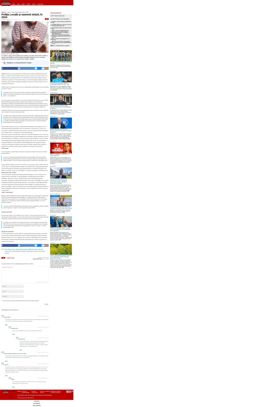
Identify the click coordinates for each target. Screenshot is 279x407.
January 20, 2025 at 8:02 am (43, 363)
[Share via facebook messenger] (38, 68)
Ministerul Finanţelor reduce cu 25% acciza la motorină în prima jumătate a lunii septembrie (60, 229)
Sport (28, 4)
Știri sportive (31, 397)
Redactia (19, 391)
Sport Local (24, 397)
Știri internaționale (31, 395)
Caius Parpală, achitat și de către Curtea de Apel (61, 28)
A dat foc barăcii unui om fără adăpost (60, 18)
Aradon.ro (12, 391)
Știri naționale (40, 395)
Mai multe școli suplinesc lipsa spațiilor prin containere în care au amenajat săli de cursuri (61, 42)
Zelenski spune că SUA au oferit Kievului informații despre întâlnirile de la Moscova (60, 107)
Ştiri (18, 4)
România (53, 116)
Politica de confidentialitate (25, 392)
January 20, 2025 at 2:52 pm (43, 337)
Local (8, 12)
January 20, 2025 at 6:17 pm (43, 378)
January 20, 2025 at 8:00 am (43, 352)
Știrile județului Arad (22, 395)
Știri (11, 395)
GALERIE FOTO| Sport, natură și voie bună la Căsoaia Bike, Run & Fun (61, 25)
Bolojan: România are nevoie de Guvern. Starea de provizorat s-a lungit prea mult (60, 131)
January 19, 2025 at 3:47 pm (43, 316)
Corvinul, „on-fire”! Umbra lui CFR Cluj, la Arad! (61, 22)
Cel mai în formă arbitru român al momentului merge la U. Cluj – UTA (59, 83)
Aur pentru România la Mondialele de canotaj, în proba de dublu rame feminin (61, 207)
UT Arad (53, 70)
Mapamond (54, 92)
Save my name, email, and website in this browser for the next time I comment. (21, 300)
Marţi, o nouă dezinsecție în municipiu (60, 45)
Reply (6, 324)
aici (17, 309)
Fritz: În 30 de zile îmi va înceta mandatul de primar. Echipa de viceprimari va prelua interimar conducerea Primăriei (58, 181)
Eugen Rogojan (6, 19)
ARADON (3, 12)
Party (34, 4)
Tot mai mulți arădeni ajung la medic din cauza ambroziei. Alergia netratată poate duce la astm (61, 257)
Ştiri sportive (55, 49)
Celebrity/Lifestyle (48, 395)
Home (13, 4)
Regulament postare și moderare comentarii (56, 392)
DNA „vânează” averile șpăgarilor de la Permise (60, 39)
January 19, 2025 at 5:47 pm (43, 327)
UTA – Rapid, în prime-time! (58, 15)
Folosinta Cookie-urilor (35, 392)
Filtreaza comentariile (43, 257)
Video (23, 4)
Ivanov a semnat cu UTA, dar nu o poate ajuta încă (59, 155)
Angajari (40, 4)
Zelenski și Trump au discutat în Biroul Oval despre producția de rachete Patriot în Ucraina (61, 36)
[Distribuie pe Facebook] (9, 68)
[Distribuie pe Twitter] (26, 68)
